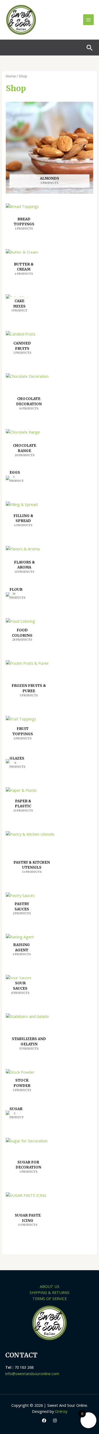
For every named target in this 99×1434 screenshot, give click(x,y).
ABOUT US (49, 1286)
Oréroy (61, 1411)
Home (11, 76)
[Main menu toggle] (88, 19)
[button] (90, 48)
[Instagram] (55, 1420)
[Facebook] (44, 1420)
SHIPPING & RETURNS (49, 1292)
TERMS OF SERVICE (49, 1298)
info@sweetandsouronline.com (32, 1373)
